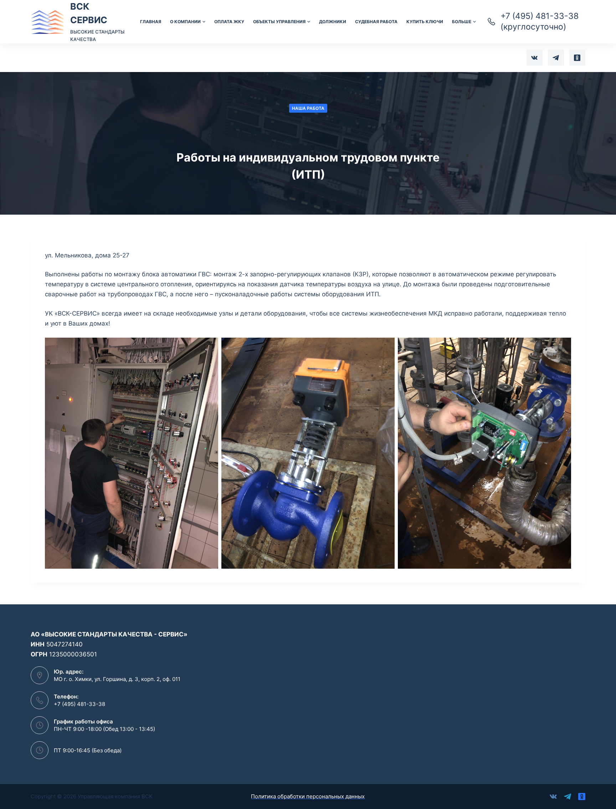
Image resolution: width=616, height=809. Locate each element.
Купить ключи (424, 21)
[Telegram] (556, 58)
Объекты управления (279, 21)
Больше (461, 21)
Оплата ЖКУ (229, 21)
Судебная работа (376, 21)
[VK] (535, 58)
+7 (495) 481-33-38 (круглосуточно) (539, 21)
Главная (150, 21)
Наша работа (308, 108)
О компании (185, 21)
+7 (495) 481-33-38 (79, 704)
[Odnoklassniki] (577, 58)
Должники (332, 21)
